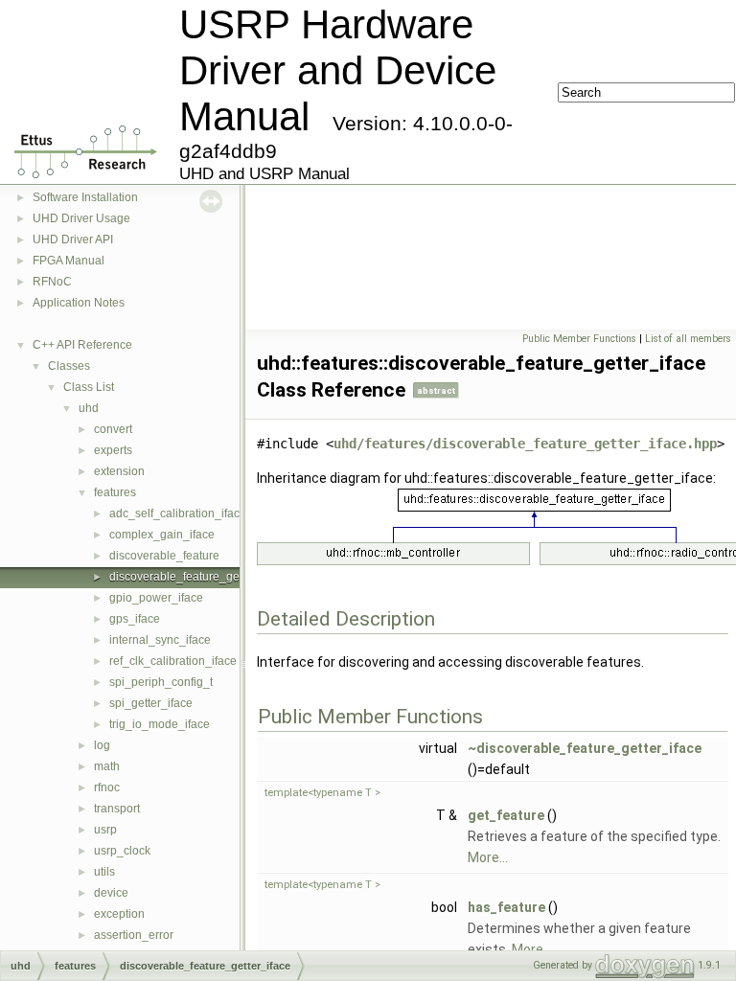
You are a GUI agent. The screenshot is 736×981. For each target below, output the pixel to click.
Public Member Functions (579, 338)
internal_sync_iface (160, 640)
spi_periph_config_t (161, 682)
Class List (88, 387)
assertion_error (133, 935)
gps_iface (134, 619)
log (102, 745)
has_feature (506, 907)
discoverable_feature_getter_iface (198, 576)
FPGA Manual (68, 260)
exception (119, 914)
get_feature (506, 815)
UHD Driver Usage (81, 218)
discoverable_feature (164, 555)
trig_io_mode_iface (159, 724)
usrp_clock (122, 850)
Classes (69, 366)
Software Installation (85, 197)
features (115, 492)
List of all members (688, 338)
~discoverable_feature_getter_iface (585, 748)
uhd (89, 408)
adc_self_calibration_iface (177, 513)
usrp (105, 829)
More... (488, 857)
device (111, 893)
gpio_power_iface (156, 598)
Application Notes (79, 302)
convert (113, 429)
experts (113, 450)
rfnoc (107, 787)
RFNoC (52, 281)
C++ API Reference (82, 345)
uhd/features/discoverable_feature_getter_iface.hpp (525, 443)
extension (119, 471)
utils (104, 871)
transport (117, 808)
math (107, 766)
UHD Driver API (73, 239)
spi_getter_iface (151, 703)
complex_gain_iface (162, 534)
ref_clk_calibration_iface (173, 661)
